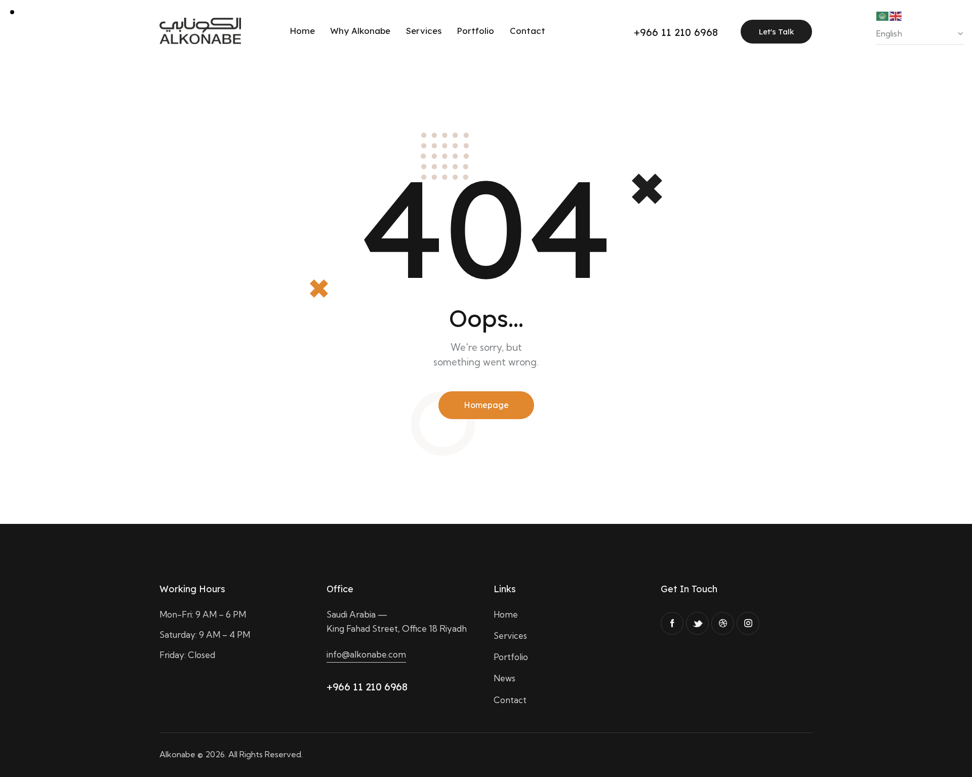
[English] (896, 15)
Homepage (486, 405)
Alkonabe (177, 754)
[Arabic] (882, 15)
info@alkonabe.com (366, 654)
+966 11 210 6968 (367, 686)
